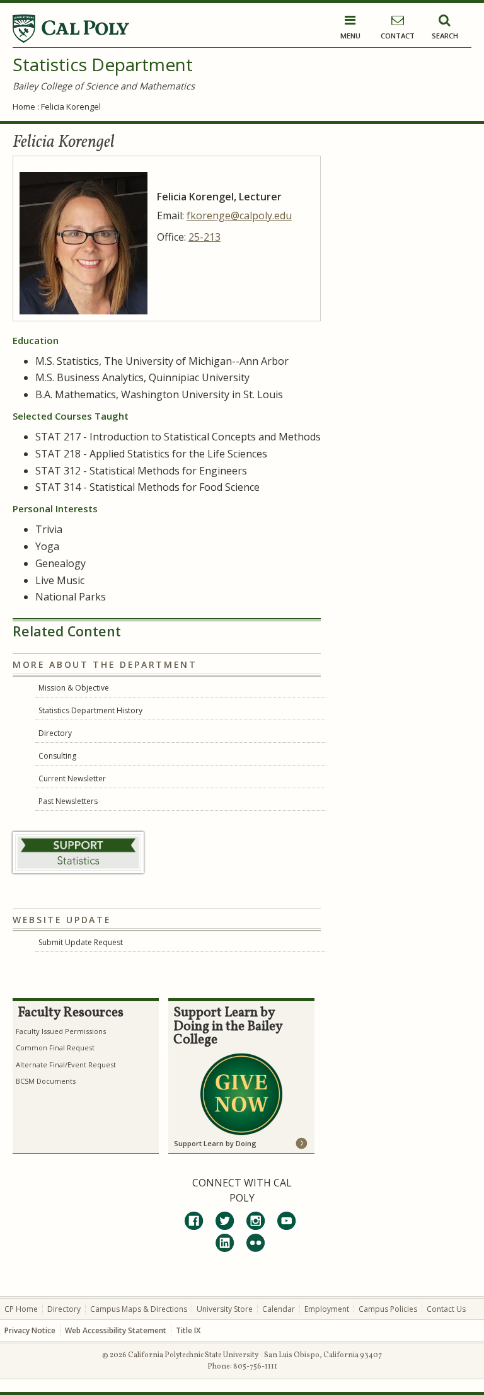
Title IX (188, 1330)
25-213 (204, 237)
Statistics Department (103, 64)
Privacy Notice (29, 1330)
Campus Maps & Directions (138, 1309)
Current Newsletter (72, 778)
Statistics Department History (90, 710)
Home (24, 106)
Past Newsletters (68, 801)
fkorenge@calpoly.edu (239, 215)
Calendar (278, 1309)
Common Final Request (55, 1047)
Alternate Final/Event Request (66, 1064)
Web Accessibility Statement (115, 1330)
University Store (225, 1309)
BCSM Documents (46, 1081)
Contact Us (446, 1309)
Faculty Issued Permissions (61, 1031)
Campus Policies (388, 1309)
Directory (55, 733)
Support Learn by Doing (215, 1143)
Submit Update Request (80, 942)
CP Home (21, 1309)
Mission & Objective (73, 687)
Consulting (57, 755)
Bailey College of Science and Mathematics (104, 85)
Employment (326, 1309)
